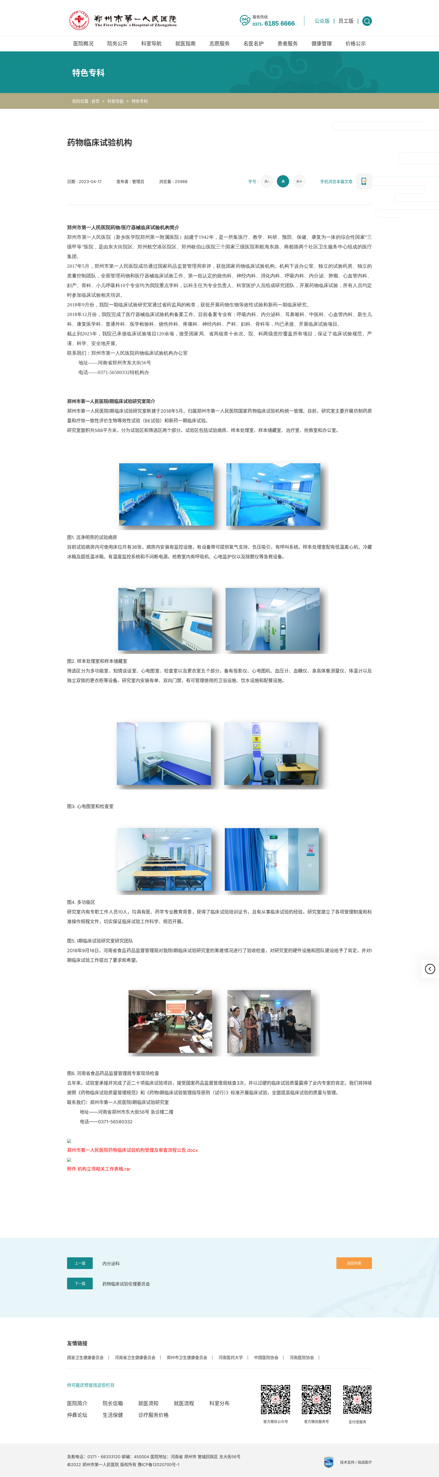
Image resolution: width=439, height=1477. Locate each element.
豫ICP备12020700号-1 (158, 1464)
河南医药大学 (230, 1357)
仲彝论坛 (77, 1415)
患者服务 (287, 44)
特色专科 (140, 101)
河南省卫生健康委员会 (135, 1357)
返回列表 (354, 1263)
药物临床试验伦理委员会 (126, 1284)
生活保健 (113, 1415)
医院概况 (83, 44)
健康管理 (321, 44)
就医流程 (184, 1403)
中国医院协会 (266, 1357)
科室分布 (219, 1403)
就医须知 (148, 1403)
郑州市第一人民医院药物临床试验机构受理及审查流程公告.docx (132, 1150)
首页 (95, 101)
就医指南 (185, 44)
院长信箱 (113, 1403)
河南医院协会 (302, 1357)
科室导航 (151, 44)
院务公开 (117, 44)
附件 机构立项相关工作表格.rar (99, 1169)
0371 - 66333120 (103, 1456)
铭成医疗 (365, 1462)
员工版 (346, 21)
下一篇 (80, 1283)
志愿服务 (219, 44)
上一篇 (80, 1263)
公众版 (322, 21)
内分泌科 (111, 1263)
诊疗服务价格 (153, 1415)
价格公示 (356, 44)
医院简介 (77, 1403)
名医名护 (253, 44)
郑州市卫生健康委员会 (187, 1357)
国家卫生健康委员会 (85, 1357)
